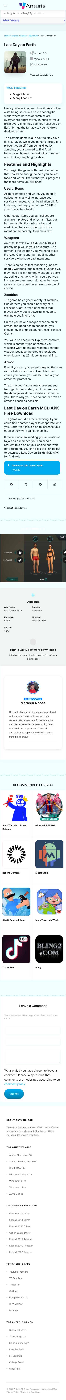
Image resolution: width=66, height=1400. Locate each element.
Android (15, 35)
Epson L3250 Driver (19, 1226)
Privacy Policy (12, 1392)
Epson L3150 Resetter (21, 1252)
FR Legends (15, 1355)
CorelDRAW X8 (17, 1168)
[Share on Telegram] (40, 484)
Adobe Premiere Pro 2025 (22, 1161)
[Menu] (5, 5)
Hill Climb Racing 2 (19, 1343)
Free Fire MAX (16, 1349)
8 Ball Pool (14, 1368)
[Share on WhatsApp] (54, 484)
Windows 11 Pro (17, 1187)
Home (7, 35)
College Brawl (16, 1362)
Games (23, 35)
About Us (52, 1389)
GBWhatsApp (16, 1304)
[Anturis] (33, 6)
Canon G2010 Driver (19, 1232)
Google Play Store (18, 1297)
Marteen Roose (33, 703)
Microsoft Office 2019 (20, 1174)
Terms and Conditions (30, 1392)
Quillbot (13, 1291)
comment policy (14, 1084)
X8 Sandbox (15, 1278)
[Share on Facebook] (11, 484)
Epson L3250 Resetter (21, 1245)
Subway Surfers (17, 1330)
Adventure (33, 35)
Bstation (13, 1310)
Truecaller (14, 1284)
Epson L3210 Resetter (20, 1239)
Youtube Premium (18, 1271)
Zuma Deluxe (16, 1193)
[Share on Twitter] (26, 484)
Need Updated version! (22, 498)
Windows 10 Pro (17, 1180)
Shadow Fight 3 (17, 1336)
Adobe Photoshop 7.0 (20, 1155)
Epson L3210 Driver (19, 1213)
